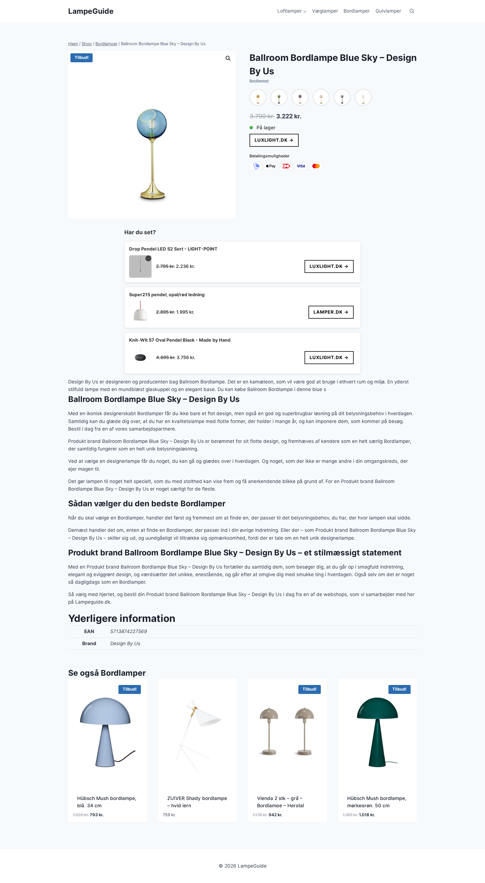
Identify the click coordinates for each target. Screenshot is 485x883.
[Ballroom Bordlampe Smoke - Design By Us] (342, 97)
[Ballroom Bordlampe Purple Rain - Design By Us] (300, 97)
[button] (228, 58)
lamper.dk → (331, 312)
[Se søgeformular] (412, 11)
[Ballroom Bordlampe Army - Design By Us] (279, 97)
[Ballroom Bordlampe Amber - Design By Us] (258, 97)
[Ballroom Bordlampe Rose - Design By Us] (321, 97)
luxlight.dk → (274, 140)
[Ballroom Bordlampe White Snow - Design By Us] (363, 97)
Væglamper (325, 11)
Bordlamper (357, 11)
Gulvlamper (388, 11)
